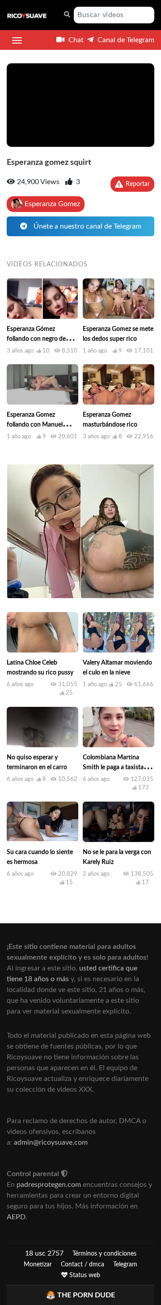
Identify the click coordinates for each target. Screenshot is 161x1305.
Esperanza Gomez (52, 203)
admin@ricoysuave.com (51, 1142)
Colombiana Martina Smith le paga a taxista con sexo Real (113, 767)
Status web (84, 1275)
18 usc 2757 (44, 1253)
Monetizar (38, 1264)
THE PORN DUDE (86, 1295)
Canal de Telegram (125, 40)
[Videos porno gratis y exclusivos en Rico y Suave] (27, 15)
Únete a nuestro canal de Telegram (86, 226)
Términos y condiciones (104, 1254)
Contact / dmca (82, 1264)
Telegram (125, 1264)
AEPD (16, 1217)
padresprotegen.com (49, 1184)
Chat (75, 40)
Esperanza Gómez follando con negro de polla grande (36, 339)
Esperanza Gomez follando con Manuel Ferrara (35, 425)
